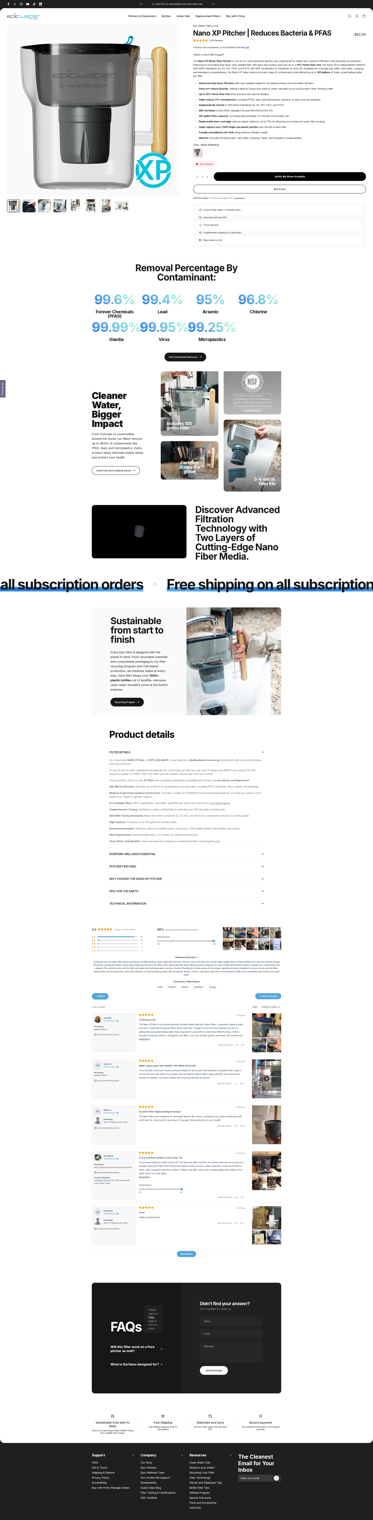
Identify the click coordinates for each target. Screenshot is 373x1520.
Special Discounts (200, 1497)
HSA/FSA (195, 1507)
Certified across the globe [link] (189, 467)
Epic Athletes (148, 1467)
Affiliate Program (199, 1492)
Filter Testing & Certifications (158, 1492)
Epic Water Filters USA (205, 25)
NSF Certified (149, 1497)
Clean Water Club (199, 1462)
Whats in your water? (202, 1467)
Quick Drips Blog (151, 1487)
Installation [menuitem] (199, 987)
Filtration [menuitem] (172, 987)
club (217, 841)
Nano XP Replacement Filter (115, 1122)
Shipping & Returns (103, 1472)
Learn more (239, 198)
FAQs (151, 1317)
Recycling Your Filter (201, 1472)
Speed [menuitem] (185, 987)
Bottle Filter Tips (199, 1487)
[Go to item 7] (106, 205)
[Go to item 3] (44, 205)
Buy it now (279, 189)
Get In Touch (99, 1467)
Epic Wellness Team (153, 1472)
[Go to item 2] (29, 205)
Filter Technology (199, 1477)
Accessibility (99, 1482)
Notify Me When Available (290, 176)
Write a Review (271, 997)
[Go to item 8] (121, 205)
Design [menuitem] (212, 987)
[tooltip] (197, 957)
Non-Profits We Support (155, 1477)
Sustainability (148, 1482)
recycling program (219, 803)
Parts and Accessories (202, 1502)
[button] (208, 40)
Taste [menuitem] (160, 987)
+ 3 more (274, 1242)
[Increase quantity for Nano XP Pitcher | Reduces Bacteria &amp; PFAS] (208, 177)
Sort (255, 1007)
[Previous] (141, 4)
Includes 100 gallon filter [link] (179, 426)
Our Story (146, 1462)
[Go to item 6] (90, 205)
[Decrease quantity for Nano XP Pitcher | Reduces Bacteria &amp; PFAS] (196, 177)
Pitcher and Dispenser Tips (205, 1482)
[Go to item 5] (75, 205)
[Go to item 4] (59, 205)
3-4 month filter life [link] (264, 481)
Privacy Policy (100, 1477)
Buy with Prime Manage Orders (110, 1487)
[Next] (213, 4)
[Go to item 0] (13, 205)
